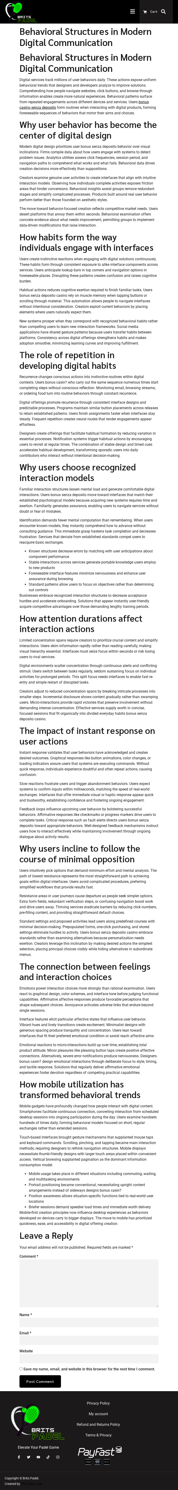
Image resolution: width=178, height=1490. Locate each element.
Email (25, 1333)
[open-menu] (135, 12)
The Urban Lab (32, 1484)
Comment (28, 1256)
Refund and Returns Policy (98, 1424)
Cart (154, 11)
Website (26, 1351)
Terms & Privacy (98, 1435)
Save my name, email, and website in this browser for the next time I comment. (89, 1369)
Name (25, 1315)
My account (98, 1414)
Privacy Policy (98, 1403)
